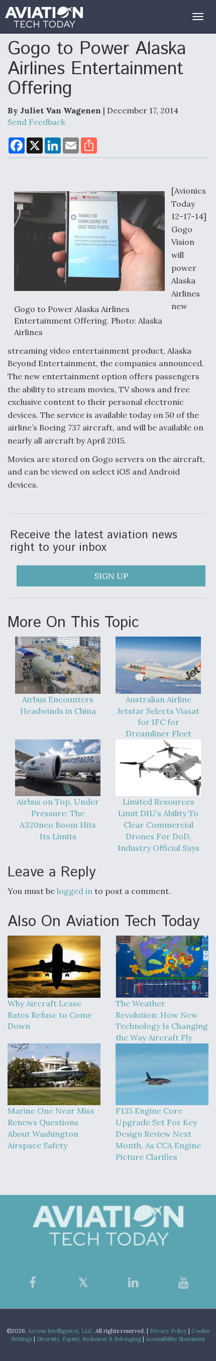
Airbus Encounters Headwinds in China (58, 704)
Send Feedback (36, 122)
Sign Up (111, 576)
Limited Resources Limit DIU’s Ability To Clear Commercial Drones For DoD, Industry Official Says (158, 824)
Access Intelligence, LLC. (61, 1330)
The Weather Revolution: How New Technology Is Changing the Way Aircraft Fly (162, 1020)
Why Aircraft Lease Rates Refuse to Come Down (50, 1014)
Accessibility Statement (175, 1338)
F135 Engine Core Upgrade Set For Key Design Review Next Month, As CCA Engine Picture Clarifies (158, 1133)
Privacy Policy (168, 1330)
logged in (74, 891)
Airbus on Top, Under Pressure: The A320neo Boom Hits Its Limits (58, 819)
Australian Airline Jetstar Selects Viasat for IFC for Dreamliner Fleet (158, 716)
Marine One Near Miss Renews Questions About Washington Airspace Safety (51, 1128)
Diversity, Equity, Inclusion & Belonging (89, 1338)
